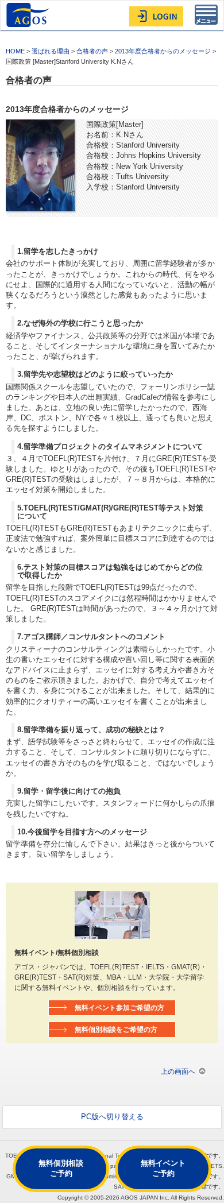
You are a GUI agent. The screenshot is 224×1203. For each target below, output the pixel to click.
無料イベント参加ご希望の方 (119, 1007)
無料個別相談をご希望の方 (116, 1029)
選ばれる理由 (50, 51)
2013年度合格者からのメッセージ (163, 51)
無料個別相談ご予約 (60, 1168)
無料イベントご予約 (163, 1168)
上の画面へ (178, 1071)
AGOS (29, 15)
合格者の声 (92, 51)
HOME (15, 51)
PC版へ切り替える (112, 1116)
